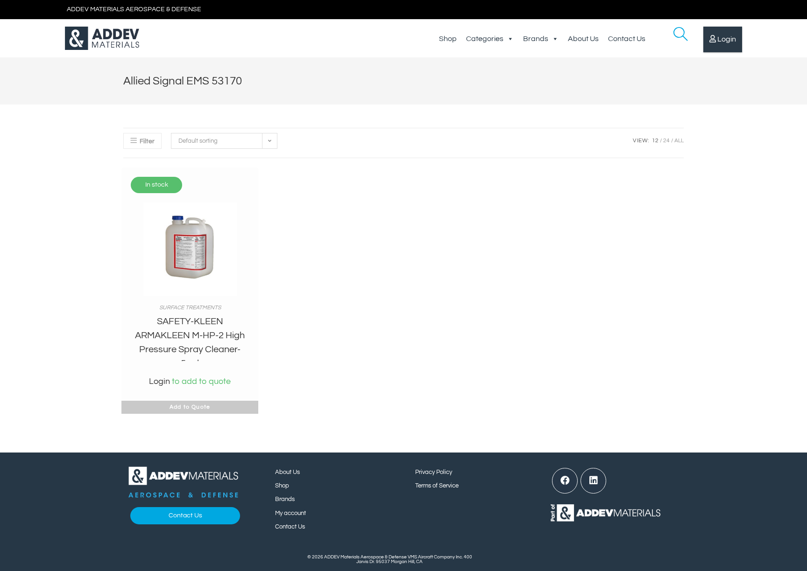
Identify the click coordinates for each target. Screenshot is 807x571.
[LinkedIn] (593, 481)
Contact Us (626, 38)
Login (726, 39)
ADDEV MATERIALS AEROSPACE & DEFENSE (134, 9)
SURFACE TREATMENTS (190, 308)
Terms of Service (437, 485)
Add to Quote (190, 407)
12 (655, 141)
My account (290, 513)
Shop (448, 38)
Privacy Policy (433, 472)
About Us (583, 38)
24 (666, 141)
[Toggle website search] (673, 38)
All (679, 141)
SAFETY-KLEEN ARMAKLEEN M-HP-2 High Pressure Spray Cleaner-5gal (190, 342)
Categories (484, 38)
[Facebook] (565, 481)
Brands (535, 38)
